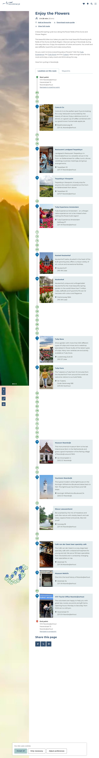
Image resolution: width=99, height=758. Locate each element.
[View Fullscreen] (4, 398)
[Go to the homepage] (11, 4)
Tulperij (66, 54)
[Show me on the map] (4, 404)
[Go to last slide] (3, 198)
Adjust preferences (56, 751)
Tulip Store (52, 54)
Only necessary (36, 751)
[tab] (12, 383)
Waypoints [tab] (66, 71)
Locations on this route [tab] (47, 71)
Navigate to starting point (50, 87)
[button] (25, 565)
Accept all (21, 751)
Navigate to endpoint (48, 631)
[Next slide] (26, 198)
